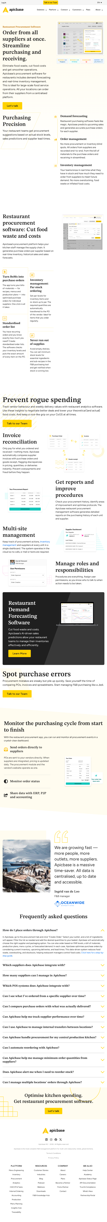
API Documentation (88, 1183)
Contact (63, 1191)
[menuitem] (99, 2)
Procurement (16, 1179)
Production (16, 1199)
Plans (63, 1179)
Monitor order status (25, 781)
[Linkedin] (46, 1139)
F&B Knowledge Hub (41, 1195)
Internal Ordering (16, 1191)
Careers (63, 1174)
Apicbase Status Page (88, 1179)
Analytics (16, 1183)
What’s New (88, 1191)
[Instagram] (51, 1139)
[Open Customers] (83, 10)
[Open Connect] (69, 10)
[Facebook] (56, 1139)
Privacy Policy (53, 1158)
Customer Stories (41, 1170)
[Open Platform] (58, 10)
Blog (41, 1179)
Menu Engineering (16, 1170)
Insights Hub (16, 1208)
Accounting (16, 1195)
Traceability (16, 1212)
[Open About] (102, 10)
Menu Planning (16, 1204)
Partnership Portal (88, 1195)
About (62, 1170)
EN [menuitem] (98, 2)
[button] (27, 749)
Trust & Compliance (88, 1187)
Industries (41, 1174)
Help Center (88, 1170)
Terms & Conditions (53, 1153)
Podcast (41, 1183)
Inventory (16, 1174)
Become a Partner (63, 1183)
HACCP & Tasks (16, 1187)
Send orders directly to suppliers (26, 749)
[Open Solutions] (46, 10)
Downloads (41, 1191)
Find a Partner (63, 1187)
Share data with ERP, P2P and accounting (28, 795)
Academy (88, 1174)
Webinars (41, 1187)
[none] (100, 2)
